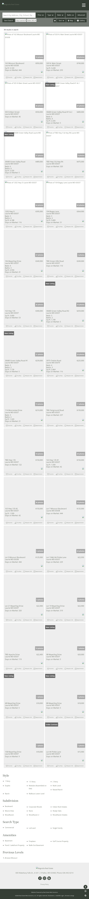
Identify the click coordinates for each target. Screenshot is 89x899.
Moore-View (9, 811)
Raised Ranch (58, 790)
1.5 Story (32, 781)
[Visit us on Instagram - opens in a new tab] (85, 891)
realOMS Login (60, 895)
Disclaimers (51, 895)
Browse (11, 858)
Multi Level (57, 786)
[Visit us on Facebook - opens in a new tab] (85, 887)
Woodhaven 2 (34, 815)
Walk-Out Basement (36, 845)
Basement (8, 841)
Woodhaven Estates (60, 815)
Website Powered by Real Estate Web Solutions (44, 892)
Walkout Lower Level (36, 794)
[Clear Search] (55, 20)
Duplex (7, 786)
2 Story (55, 781)
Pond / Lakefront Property (14, 845)
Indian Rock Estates (60, 807)
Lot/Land (32, 828)
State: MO (30, 20)
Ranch (7, 794)
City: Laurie (20, 20)
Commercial (9, 827)
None (31, 811)
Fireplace (32, 841)
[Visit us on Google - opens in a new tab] (85, 895)
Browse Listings (69, 895)
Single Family (58, 828)
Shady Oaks (57, 811)
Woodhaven (9, 815)
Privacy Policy (44, 884)
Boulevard (9, 806)
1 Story (7, 781)
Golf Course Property (60, 841)
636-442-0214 (68, 873)
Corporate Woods (35, 807)
